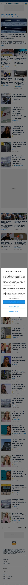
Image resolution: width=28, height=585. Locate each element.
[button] (14, 298)
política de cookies (7, 285)
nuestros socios (19, 273)
